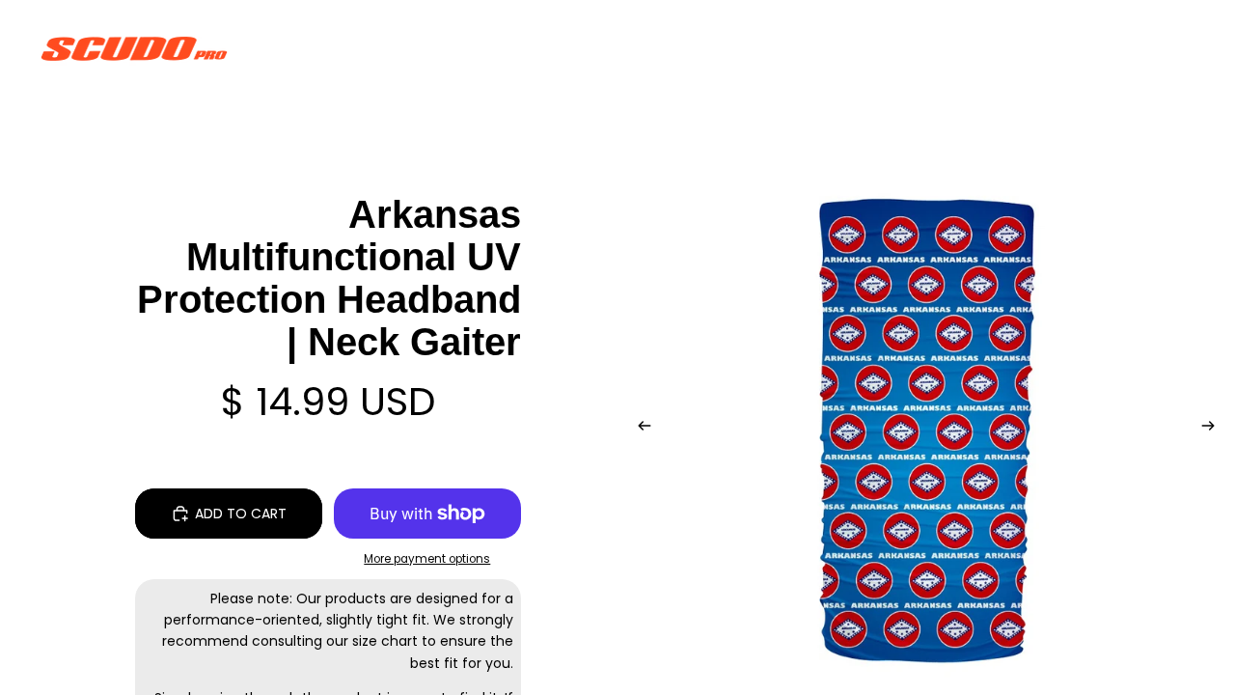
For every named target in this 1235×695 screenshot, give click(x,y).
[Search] (1092, 48)
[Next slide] (1214, 428)
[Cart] (1175, 48)
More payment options (427, 559)
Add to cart (241, 513)
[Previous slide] (639, 428)
